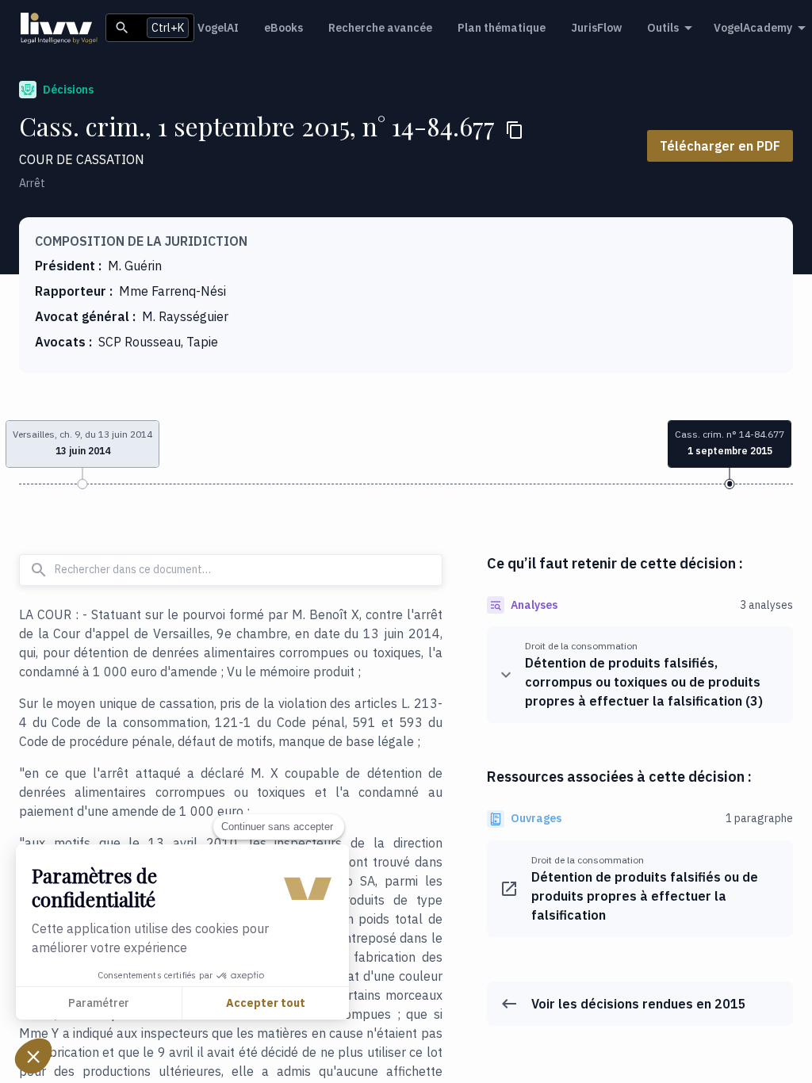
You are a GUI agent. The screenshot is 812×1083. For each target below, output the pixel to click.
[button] (33, 1056)
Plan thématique (502, 28)
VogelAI (218, 28)
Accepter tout (265, 1003)
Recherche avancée (380, 28)
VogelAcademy (753, 28)
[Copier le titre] (514, 130)
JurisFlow (596, 28)
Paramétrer (98, 1003)
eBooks (283, 28)
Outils (663, 28)
